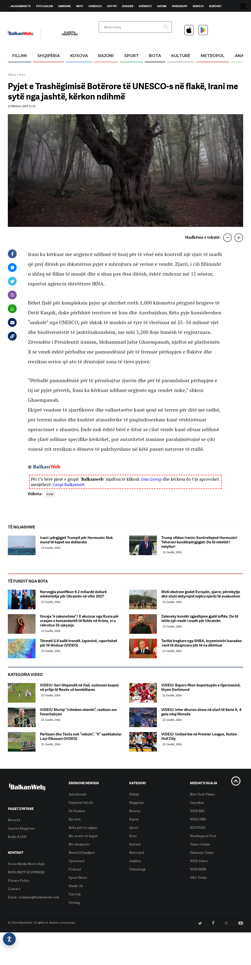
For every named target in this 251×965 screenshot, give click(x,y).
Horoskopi (179, 6)
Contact (14, 888)
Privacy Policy (18, 880)
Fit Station (77, 810)
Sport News (78, 877)
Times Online (200, 844)
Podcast (75, 869)
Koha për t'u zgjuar (83, 827)
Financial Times (202, 852)
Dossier (127, 6)
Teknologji (137, 869)
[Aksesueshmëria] (9, 939)
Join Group (151, 479)
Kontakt (215, 6)
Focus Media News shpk (26, 863)
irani (50, 493)
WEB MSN (198, 869)
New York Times (202, 794)
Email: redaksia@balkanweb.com (33, 897)
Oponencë (76, 860)
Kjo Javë (75, 819)
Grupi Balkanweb (69, 484)
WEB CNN (198, 819)
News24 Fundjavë (82, 852)
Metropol (213, 55)
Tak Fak (75, 894)
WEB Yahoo (199, 860)
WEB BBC (197, 810)
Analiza (135, 860)
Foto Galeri (44, 6)
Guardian (197, 802)
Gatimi (161, 6)
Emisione (64, 6)
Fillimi (19, 55)
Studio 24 (76, 885)
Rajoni (106, 55)
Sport (131, 55)
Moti (79, 6)
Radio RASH (17, 836)
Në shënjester (79, 844)
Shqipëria (48, 55)
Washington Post (203, 835)
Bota (155, 55)
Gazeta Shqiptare (21, 828)
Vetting (74, 902)
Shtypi (112, 6)
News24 (198, 6)
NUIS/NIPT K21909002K (26, 872)
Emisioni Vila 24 (81, 802)
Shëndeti (145, 6)
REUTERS (197, 827)
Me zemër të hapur (83, 835)
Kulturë (180, 55)
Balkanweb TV (20, 6)
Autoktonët (78, 794)
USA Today (198, 877)
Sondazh (95, 6)
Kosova (79, 55)
